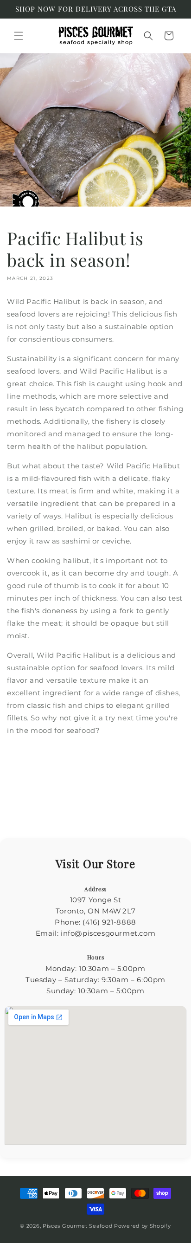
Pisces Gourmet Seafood (77, 1226)
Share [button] (26, 760)
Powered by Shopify (142, 1226)
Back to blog (102, 801)
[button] (18, 36)
